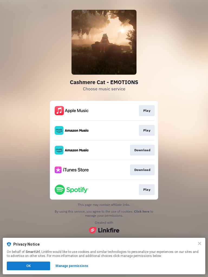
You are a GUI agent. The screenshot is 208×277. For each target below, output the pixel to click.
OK (28, 266)
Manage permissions (72, 266)
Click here (142, 211)
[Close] (199, 243)
